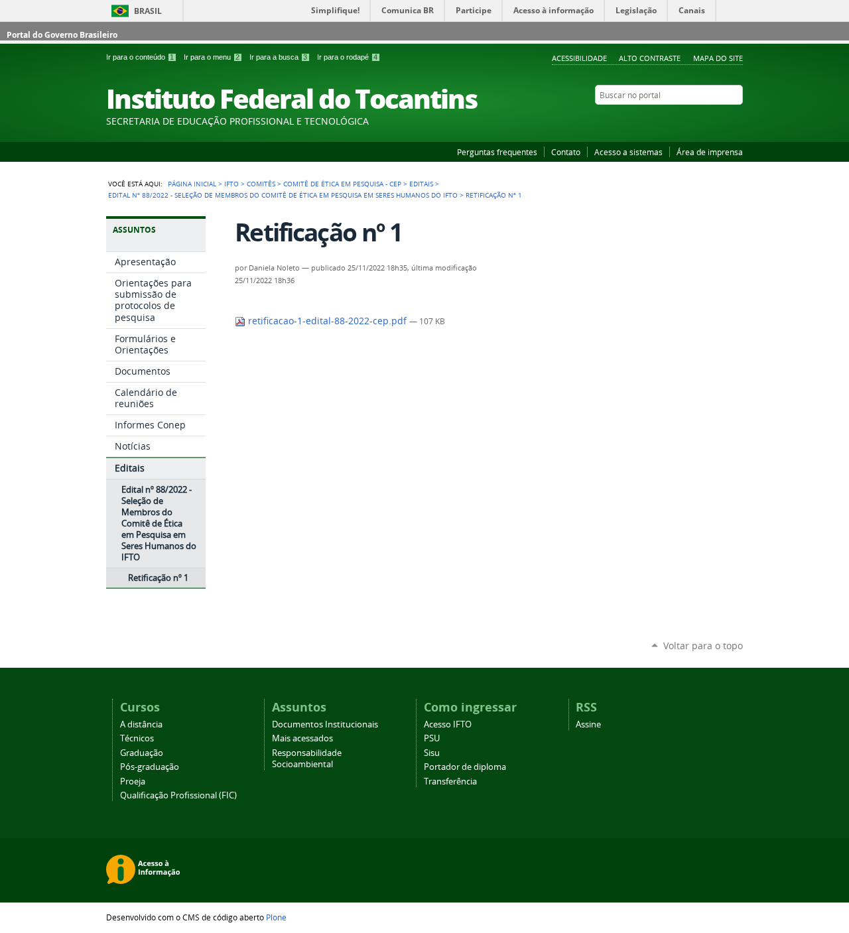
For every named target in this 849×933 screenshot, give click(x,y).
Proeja (132, 781)
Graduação (141, 753)
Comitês (261, 183)
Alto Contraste (650, 58)
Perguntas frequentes (497, 152)
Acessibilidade (579, 58)
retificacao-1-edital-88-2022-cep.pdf (327, 321)
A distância (141, 724)
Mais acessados (302, 738)
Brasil (148, 11)
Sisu (432, 753)
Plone (276, 917)
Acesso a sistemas (628, 152)
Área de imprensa (710, 152)
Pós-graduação (149, 767)
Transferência (450, 781)
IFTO (231, 183)
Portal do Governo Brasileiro (62, 34)
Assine (588, 724)
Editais (421, 183)
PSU (432, 738)
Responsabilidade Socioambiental (307, 758)
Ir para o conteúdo (140, 57)
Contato (565, 152)
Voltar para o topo (703, 645)
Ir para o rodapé (347, 57)
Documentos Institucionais (325, 724)
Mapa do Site (718, 58)
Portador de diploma (465, 767)
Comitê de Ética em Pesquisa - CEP (342, 183)
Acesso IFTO (448, 724)
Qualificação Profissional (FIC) (178, 795)
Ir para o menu (211, 57)
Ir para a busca (278, 57)
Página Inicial (192, 183)
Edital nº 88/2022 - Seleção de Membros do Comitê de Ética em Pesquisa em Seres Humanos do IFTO (283, 195)
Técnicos (137, 738)
